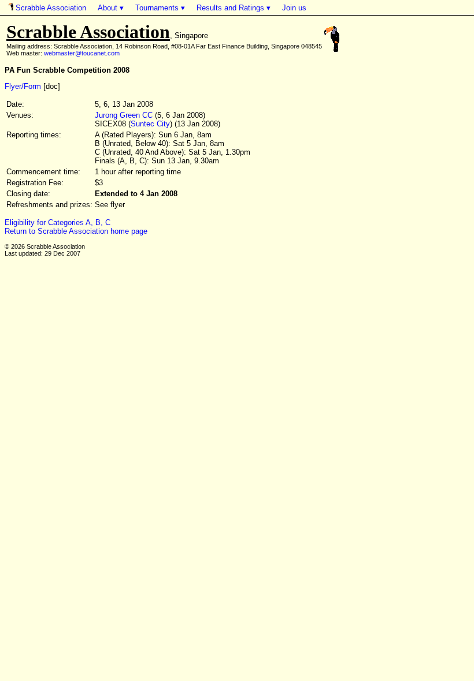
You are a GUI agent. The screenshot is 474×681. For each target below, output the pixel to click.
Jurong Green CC (124, 115)
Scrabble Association (49, 7)
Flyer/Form (23, 86)
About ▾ (111, 7)
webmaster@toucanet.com (82, 53)
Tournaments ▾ (160, 7)
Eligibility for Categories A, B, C (57, 222)
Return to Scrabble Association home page (76, 231)
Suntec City (150, 123)
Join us (294, 7)
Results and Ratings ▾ (234, 7)
